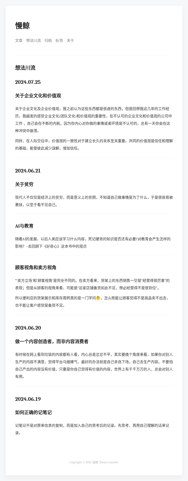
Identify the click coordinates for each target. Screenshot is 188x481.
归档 (48, 41)
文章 (18, 41)
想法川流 (33, 41)
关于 (70, 41)
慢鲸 (22, 26)
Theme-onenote (108, 462)
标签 (59, 41)
